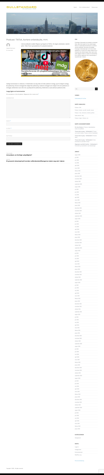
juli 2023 (76, 253)
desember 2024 (78, 208)
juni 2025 (77, 192)
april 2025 (77, 197)
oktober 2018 (78, 404)
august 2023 (77, 250)
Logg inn (77, 446)
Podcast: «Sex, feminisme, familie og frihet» (84, 112)
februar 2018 (77, 426)
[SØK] (96, 89)
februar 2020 (77, 362)
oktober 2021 (78, 309)
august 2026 (77, 154)
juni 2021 (77, 319)
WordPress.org (78, 454)
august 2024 (77, 218)
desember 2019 (78, 367)
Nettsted (9, 135)
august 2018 (77, 410)
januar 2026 (77, 173)
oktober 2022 (78, 277)
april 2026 (77, 165)
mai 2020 (77, 354)
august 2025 (77, 186)
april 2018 (77, 420)
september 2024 (78, 216)
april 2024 (77, 229)
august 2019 (77, 378)
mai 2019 (77, 386)
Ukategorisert (78, 437)
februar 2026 (77, 170)
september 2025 (78, 184)
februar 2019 (77, 394)
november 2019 (78, 370)
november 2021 (78, 306)
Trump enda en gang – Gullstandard (83, 131)
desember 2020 (78, 335)
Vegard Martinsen (10, 48)
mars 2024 (77, 232)
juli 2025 (76, 189)
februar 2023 (77, 266)
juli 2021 (76, 317)
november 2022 (78, 274)
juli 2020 (76, 349)
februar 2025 (77, 202)
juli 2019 (76, 381)
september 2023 (78, 248)
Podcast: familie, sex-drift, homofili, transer (84, 110)
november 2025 (78, 178)
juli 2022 (76, 285)
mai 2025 (77, 194)
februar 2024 (77, 234)
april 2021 (77, 325)
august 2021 (77, 314)
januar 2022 (77, 301)
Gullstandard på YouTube (80, 98)
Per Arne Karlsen (79, 127)
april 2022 (77, 293)
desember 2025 (78, 176)
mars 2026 (77, 168)
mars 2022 (77, 295)
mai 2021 (77, 322)
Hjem (75, 7)
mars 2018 (77, 423)
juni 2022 (77, 287)
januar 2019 (77, 396)
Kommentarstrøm (79, 452)
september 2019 (78, 375)
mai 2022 (77, 290)
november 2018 (78, 402)
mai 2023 (77, 258)
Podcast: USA (78, 107)
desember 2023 (78, 240)
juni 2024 (77, 224)
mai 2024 (77, 226)
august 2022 (77, 282)
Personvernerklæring (79, 460)
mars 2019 (77, 391)
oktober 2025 (78, 181)
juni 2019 (77, 383)
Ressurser (95, 7)
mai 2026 (77, 162)
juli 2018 (76, 412)
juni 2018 (77, 415)
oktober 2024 (78, 213)
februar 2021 (77, 330)
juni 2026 (77, 160)
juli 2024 (76, 221)
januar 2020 (77, 365)
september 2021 (78, 311)
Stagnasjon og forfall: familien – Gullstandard (85, 144)
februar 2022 (77, 298)
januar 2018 (77, 428)
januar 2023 (77, 269)
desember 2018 (78, 399)
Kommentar (10, 98)
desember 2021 (78, 303)
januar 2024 (77, 237)
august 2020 (77, 346)
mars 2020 (77, 359)
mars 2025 (77, 200)
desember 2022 (78, 271)
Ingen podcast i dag (79, 115)
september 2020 (78, 343)
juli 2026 (76, 157)
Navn (8, 121)
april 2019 (77, 389)
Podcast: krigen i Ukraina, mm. (82, 118)
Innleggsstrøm (78, 449)
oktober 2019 (78, 373)
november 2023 (78, 242)
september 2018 (78, 407)
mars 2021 (77, 327)
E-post (8, 128)
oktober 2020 (78, 341)
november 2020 (78, 338)
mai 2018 (77, 418)
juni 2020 (77, 351)
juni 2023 (77, 255)
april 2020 (77, 357)
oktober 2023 (78, 245)
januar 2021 (77, 333)
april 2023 (77, 261)
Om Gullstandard (84, 7)
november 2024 (78, 210)
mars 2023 (77, 263)
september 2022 (78, 279)
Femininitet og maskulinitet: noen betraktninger (85, 145)
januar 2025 (77, 205)
